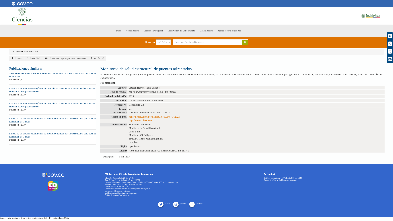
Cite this (18, 58)
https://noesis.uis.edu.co (140, 120)
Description (108, 156)
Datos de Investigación (153, 31)
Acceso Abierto (132, 31)
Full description (107, 82)
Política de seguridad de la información (119, 195)
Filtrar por (150, 42)
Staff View (124, 156)
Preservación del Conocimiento (181, 31)
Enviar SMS (35, 58)
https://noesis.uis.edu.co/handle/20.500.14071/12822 (154, 116)
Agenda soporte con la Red (229, 31)
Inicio (118, 31)
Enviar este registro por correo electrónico (67, 58)
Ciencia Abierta (206, 31)
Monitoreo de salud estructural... (26, 51)
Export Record (97, 58)
